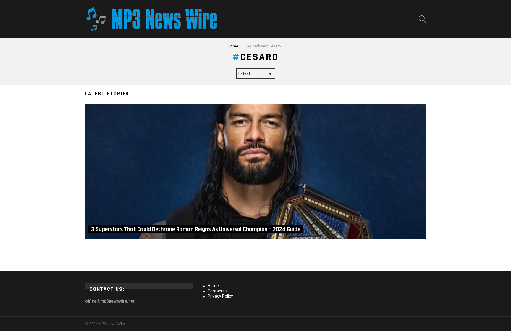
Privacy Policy (220, 296)
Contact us (218, 291)
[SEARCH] (422, 19)
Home (213, 285)
